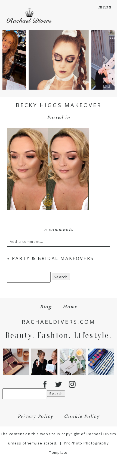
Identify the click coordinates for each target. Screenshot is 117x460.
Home (70, 307)
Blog (46, 307)
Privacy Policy (35, 417)
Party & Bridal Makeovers (53, 258)
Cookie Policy (81, 417)
